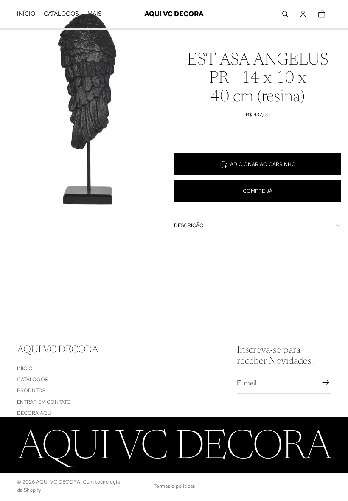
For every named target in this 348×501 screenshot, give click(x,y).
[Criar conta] (326, 382)
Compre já (257, 191)
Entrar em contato (44, 402)
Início (25, 368)
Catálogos (32, 379)
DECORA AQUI (35, 413)
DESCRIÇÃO (189, 225)
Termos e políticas (174, 486)
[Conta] (303, 14)
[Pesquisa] (285, 14)
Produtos (31, 390)
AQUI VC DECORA (58, 481)
